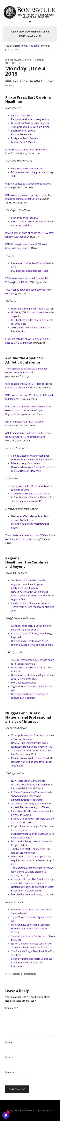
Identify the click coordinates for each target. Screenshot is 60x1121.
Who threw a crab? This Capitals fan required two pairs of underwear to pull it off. (32, 860)
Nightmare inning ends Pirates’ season (32, 308)
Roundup (30, 974)
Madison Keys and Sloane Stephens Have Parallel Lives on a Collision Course (30, 928)
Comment (11, 1008)
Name (9, 1042)
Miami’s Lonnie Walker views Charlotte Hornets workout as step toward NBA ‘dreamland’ (32, 761)
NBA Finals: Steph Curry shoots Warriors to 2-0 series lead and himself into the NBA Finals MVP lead (32, 784)
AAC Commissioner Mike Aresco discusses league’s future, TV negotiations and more (28, 436)
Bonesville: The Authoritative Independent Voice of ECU (30, 12)
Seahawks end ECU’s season (26, 168)
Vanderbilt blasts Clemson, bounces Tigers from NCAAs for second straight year (32, 606)
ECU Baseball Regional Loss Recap (29, 270)
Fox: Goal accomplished (23, 682)
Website (9, 1072)
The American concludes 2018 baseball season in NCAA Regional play (26, 372)
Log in (38, 1110)
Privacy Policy (48, 1110)
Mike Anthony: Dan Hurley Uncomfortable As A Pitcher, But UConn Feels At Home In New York (32, 467)
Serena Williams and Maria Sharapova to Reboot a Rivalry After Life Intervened (31, 962)
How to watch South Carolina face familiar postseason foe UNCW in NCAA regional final (32, 595)
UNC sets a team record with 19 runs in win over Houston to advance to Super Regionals (28, 410)
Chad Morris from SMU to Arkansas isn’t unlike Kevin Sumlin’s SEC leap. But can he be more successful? (32, 497)
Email (9, 1057)
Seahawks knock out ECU (25, 217)
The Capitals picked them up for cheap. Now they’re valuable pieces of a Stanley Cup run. (32, 871)
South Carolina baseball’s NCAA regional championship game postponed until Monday (28, 584)
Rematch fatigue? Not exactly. (27, 799)
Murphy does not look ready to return (32, 894)
